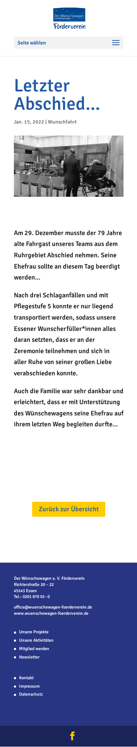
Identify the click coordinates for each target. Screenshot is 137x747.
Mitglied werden (34, 649)
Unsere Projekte (34, 632)
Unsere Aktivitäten (36, 640)
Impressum (29, 686)
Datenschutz (31, 694)
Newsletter (29, 657)
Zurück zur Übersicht (69, 509)
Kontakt (26, 678)
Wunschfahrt (62, 122)
